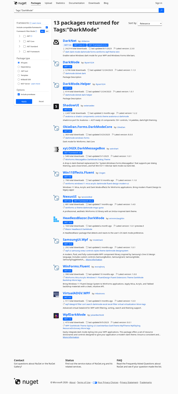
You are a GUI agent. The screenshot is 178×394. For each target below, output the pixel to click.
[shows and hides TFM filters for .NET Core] (19, 41)
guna (101, 207)
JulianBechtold (97, 315)
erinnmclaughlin (116, 218)
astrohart (114, 148)
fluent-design (113, 183)
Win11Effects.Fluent (78, 172)
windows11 (80, 183)
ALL (42, 31)
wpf (107, 51)
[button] (31, 22)
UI (95, 325)
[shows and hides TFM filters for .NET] (19, 36)
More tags (76, 280)
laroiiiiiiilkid (87, 197)
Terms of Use (83, 382)
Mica (77, 277)
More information (94, 259)
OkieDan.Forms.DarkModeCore (87, 126)
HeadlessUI (77, 229)
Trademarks (146, 382)
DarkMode (71, 62)
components (88, 116)
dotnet (78, 73)
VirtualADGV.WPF (76, 293)
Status (69, 360)
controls (98, 116)
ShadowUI (71, 105)
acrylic (93, 183)
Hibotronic (100, 293)
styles (96, 250)
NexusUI (69, 196)
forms (93, 51)
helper (89, 94)
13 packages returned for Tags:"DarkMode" (86, 26)
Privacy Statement (129, 382)
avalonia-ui (114, 116)
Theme (107, 159)
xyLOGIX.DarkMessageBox (84, 148)
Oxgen (102, 172)
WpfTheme (125, 325)
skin (118, 51)
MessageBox (81, 159)
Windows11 (92, 277)
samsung (76, 250)
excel (105, 304)
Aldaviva (85, 41)
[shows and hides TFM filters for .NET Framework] (19, 51)
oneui (83, 250)
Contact (19, 360)
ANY (47, 31)
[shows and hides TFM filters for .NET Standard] (19, 46)
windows (79, 137)
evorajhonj (100, 266)
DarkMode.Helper (77, 83)
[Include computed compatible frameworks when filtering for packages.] (47, 27)
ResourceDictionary (72, 328)
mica (88, 183)
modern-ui (124, 183)
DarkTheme (114, 325)
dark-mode (75, 51)
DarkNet (69, 40)
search (89, 304)
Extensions (121, 277)
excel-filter (112, 304)
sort (84, 304)
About (72, 382)
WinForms (70, 159)
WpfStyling (135, 325)
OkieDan (121, 127)
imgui (95, 207)
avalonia (69, 116)
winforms (100, 51)
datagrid (73, 304)
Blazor (68, 229)
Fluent (113, 277)
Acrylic (83, 277)
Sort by (132, 23)
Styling (90, 325)
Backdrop (67, 280)
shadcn (79, 116)
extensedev (89, 105)
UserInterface (102, 325)
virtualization (130, 304)
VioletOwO (98, 240)
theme (112, 51)
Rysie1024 (89, 62)
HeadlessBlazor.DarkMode (83, 217)
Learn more (36, 23)
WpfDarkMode (74, 314)
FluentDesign (104, 277)
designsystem (122, 250)
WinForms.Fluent (76, 266)
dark (67, 51)
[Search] (161, 10)
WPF (67, 325)
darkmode (85, 51)
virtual (121, 304)
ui (74, 116)
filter (79, 304)
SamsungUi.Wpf (75, 239)
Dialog (100, 159)
